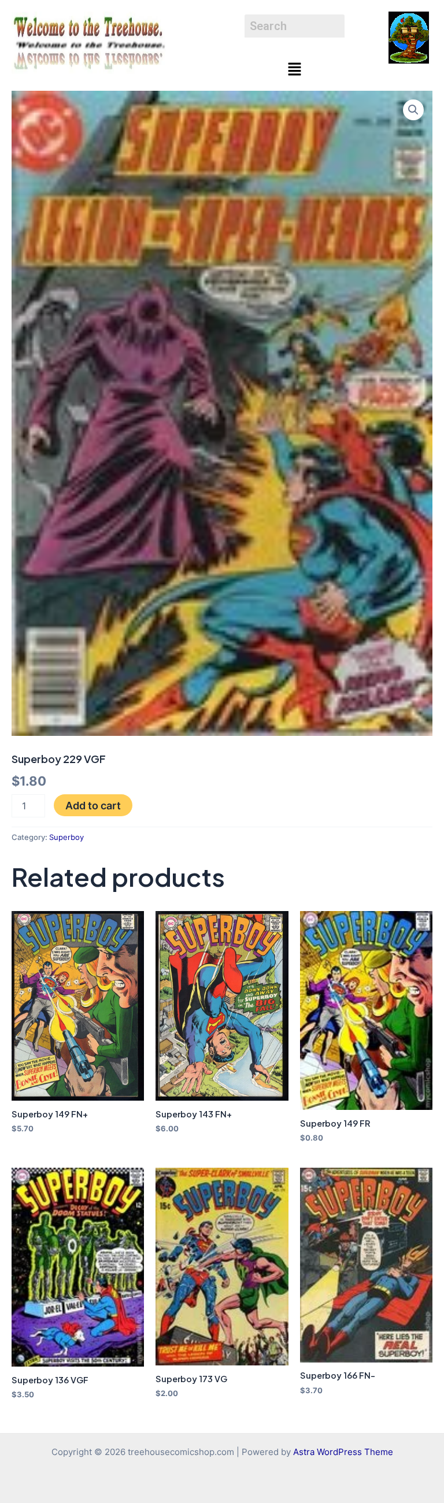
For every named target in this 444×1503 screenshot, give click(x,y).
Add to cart (93, 805)
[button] (294, 69)
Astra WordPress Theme (343, 1452)
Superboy (66, 837)
